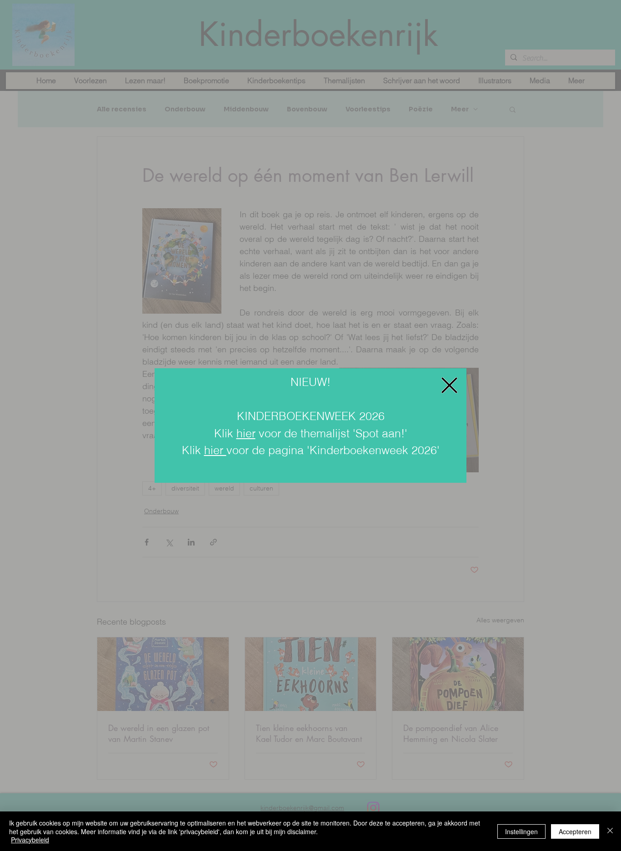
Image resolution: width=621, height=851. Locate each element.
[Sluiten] (610, 831)
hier (245, 433)
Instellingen (521, 831)
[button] (449, 385)
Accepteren (575, 831)
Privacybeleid (30, 839)
